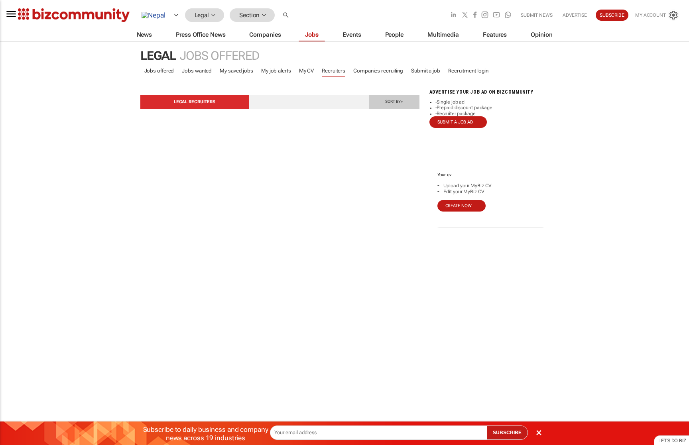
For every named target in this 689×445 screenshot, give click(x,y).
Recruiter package (456, 113)
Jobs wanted (197, 71)
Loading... (15, 380)
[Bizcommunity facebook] (475, 15)
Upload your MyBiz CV (467, 185)
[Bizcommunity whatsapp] (508, 15)
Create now (458, 205)
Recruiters (333, 71)
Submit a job (425, 71)
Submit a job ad (455, 122)
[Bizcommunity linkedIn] (453, 15)
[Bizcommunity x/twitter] (465, 15)
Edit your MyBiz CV (463, 191)
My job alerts (276, 71)
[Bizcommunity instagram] (485, 15)
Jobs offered (159, 71)
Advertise (575, 15)
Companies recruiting (378, 71)
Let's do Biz (672, 440)
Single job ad (451, 102)
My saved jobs (236, 71)
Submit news (537, 15)
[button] (286, 15)
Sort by (394, 101)
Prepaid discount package (464, 107)
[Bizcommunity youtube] (496, 15)
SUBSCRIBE (507, 432)
